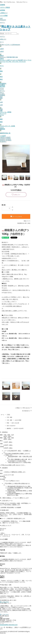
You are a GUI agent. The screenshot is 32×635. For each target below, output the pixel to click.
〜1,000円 (3, 135)
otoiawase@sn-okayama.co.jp (8, 624)
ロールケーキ (14, 60)
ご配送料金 (4, 432)
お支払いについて (6, 525)
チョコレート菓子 (5, 60)
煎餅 (13, 57)
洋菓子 (2, 58)
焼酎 (1, 110)
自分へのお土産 (15, 423)
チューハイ (3, 113)
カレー (2, 92)
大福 (16, 57)
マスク (2, 127)
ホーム (2, 414)
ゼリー (25, 60)
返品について (27, 221)
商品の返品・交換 (6, 584)
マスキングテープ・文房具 (7, 126)
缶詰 (1, 96)
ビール (2, 115)
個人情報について (6, 603)
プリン (7, 61)
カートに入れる (17, 216)
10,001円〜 (3, 141)
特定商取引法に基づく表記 (23, 223)
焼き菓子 (20, 60)
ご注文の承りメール (7, 500)
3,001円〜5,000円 (5, 138)
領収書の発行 (5, 510)
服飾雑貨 (2, 129)
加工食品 (2, 86)
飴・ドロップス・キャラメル (17, 61)
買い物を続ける (26, 410)
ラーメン (2, 91)
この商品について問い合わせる (22, 408)
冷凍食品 (2, 95)
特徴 (8, 423)
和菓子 (2, 55)
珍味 (1, 98)
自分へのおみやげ (11, 425)
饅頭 (10, 57)
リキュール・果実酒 (5, 112)
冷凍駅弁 (2, 85)
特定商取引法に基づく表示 (8, 600)
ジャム (2, 88)
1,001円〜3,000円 (5, 137)
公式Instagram (3, 19)
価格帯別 (9, 428)
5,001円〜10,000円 (5, 140)
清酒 (1, 109)
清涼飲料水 (3, 83)
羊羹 (8, 57)
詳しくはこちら (4, 601)
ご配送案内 (4, 468)
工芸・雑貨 (9, 417)
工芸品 (8, 414)
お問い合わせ (5, 616)
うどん (2, 89)
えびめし (2, 93)
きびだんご (3, 57)
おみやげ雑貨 (18, 420)
